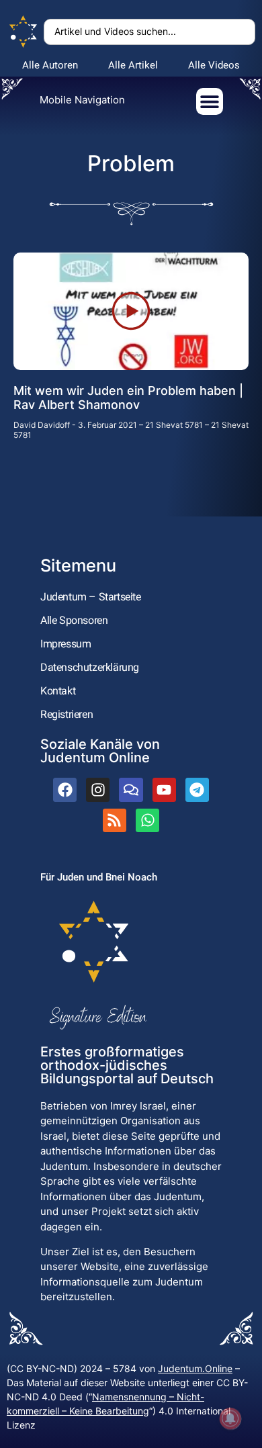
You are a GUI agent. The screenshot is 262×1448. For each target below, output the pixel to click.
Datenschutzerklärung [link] (89, 667)
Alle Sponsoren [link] (73, 620)
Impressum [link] (65, 643)
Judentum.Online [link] (195, 1368)
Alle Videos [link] (214, 65)
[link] (23, 31)
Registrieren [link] (66, 714)
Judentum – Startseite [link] (90, 596)
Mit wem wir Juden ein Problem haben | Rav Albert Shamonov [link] (128, 397)
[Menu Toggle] (209, 101)
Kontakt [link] (57, 690)
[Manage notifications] (230, 1418)
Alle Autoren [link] (50, 65)
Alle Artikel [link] (133, 65)
